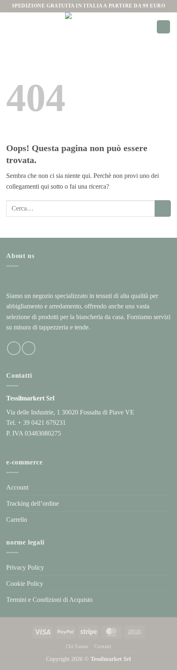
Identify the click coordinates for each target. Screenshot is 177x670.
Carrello (16, 519)
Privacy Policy (25, 567)
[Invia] (163, 208)
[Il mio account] (146, 27)
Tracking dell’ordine (32, 503)
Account (17, 487)
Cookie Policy (24, 583)
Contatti (103, 646)
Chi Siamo (77, 646)
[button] (11, 27)
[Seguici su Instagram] (28, 348)
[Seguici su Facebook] (14, 348)
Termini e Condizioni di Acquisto (49, 599)
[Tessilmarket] (79, 26)
